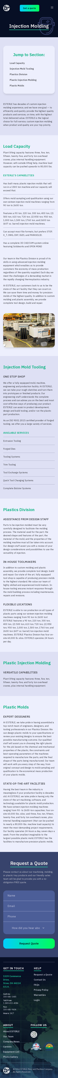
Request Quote (29, 943)
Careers (7, 1046)
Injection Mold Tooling (22, 68)
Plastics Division (18, 74)
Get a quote (29, 8)
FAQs (37, 984)
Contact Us (40, 979)
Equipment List (11, 1051)
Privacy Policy (41, 990)
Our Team (8, 1036)
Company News (11, 1041)
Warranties (40, 995)
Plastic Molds (17, 85)
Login (37, 1000)
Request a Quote (43, 974)
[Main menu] (52, 7)
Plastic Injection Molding (23, 80)
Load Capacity (17, 63)
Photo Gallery (10, 1056)
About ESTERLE (11, 1031)
